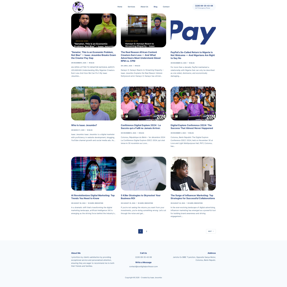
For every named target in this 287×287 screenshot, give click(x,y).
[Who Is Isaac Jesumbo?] (93, 103)
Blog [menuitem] (155, 7)
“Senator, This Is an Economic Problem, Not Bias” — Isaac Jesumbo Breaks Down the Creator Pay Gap (93, 55)
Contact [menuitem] (166, 7)
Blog (92, 63)
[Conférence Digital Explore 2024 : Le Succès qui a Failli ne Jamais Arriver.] (143, 103)
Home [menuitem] (119, 7)
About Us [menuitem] (144, 7)
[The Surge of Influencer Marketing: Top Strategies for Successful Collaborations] (193, 174)
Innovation (99, 203)
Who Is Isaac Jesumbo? (84, 125)
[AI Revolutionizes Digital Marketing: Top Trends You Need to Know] (93, 174)
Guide (92, 203)
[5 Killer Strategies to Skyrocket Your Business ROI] (143, 174)
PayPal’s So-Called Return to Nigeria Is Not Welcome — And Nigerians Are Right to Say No (193, 55)
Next (210, 231)
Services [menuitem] (131, 7)
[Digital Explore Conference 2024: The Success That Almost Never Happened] (193, 104)
